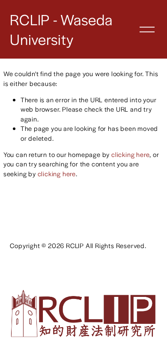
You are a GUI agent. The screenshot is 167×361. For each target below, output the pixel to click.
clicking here (130, 154)
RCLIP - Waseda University (61, 29)
